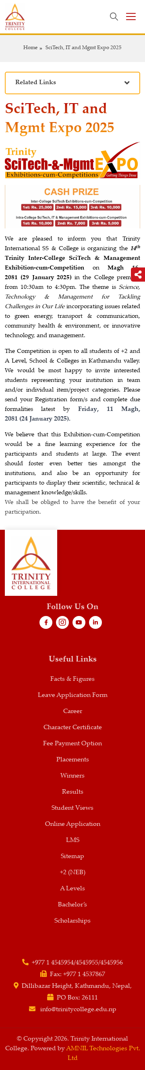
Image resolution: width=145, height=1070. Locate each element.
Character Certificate (73, 727)
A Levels (72, 888)
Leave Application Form (73, 695)
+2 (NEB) (72, 872)
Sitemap (72, 856)
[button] (72, 83)
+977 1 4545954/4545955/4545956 (77, 963)
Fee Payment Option (72, 743)
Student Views (72, 808)
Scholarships (72, 921)
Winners (72, 776)
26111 (90, 998)
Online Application (72, 824)
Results (72, 792)
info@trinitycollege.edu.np (78, 1009)
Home (30, 48)
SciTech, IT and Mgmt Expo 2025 (84, 48)
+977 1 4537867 (84, 974)
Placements (72, 760)
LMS (72, 840)
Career (72, 711)
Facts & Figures (72, 679)
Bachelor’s (72, 905)
